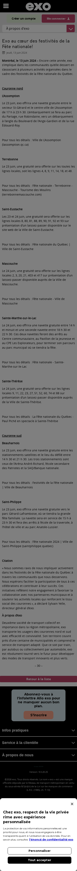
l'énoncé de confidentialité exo (51, 839)
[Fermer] (72, 803)
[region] (38, 834)
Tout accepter (39, 860)
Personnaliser (40, 851)
